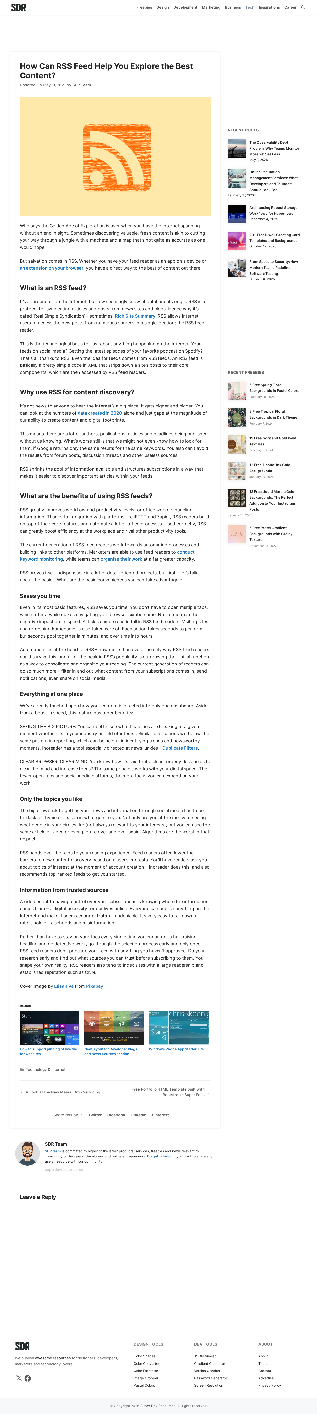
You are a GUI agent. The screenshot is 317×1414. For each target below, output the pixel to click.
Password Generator (210, 1378)
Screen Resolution (208, 1385)
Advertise (266, 1378)
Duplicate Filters (180, 747)
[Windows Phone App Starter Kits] (179, 1028)
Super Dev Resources (157, 1406)
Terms (263, 1363)
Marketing (211, 7)
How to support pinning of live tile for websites (48, 1051)
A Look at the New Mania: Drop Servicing (63, 1092)
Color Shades (144, 1356)
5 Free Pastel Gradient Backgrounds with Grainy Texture (270, 534)
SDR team (53, 1151)
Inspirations (269, 7)
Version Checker (207, 1371)
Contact (264, 1371)
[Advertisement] (158, 31)
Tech (249, 7)
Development (185, 7)
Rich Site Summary (135, 316)
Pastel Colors (144, 1385)
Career (290, 7)
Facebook (116, 1115)
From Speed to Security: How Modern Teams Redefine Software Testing (273, 267)
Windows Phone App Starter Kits (176, 1049)
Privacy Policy (269, 1385)
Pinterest (160, 1115)
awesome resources (53, 1358)
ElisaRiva (64, 986)
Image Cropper (146, 1378)
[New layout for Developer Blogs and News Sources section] (114, 1028)
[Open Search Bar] (303, 7)
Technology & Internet (46, 1069)
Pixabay (94, 986)
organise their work (121, 559)
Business (233, 7)
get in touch (163, 1156)
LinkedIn (139, 1115)
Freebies (144, 7)
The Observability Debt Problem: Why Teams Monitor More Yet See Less (274, 148)
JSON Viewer (205, 1356)
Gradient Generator (209, 1363)
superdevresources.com (66, 1169)
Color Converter (146, 1363)
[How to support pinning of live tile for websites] (49, 1028)
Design (163, 7)
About (263, 1356)
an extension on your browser (51, 268)
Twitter (95, 1115)
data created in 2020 (100, 413)
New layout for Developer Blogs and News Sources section (110, 1051)
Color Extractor (146, 1371)
